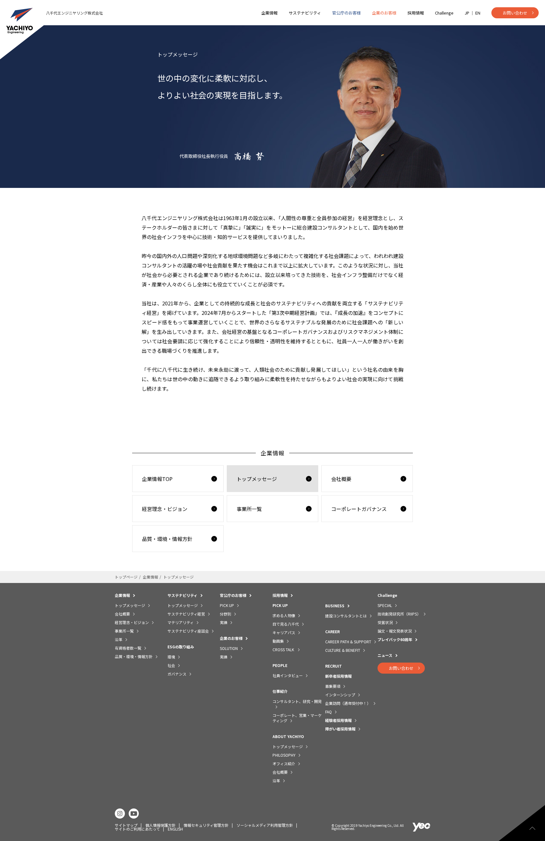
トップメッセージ (257, 479)
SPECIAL (385, 605)
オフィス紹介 (283, 763)
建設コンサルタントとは (346, 615)
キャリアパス (283, 632)
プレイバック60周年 (395, 639)
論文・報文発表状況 (395, 631)
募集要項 (332, 686)
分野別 (225, 613)
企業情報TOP (157, 479)
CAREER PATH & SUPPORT (348, 641)
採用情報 (415, 13)
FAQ (328, 711)
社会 (171, 665)
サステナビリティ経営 (186, 613)
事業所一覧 (249, 509)
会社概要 (341, 479)
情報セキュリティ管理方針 (206, 825)
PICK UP (227, 605)
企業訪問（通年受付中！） (348, 703)
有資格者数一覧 (128, 648)
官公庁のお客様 (346, 13)
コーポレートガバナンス (359, 509)
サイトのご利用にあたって (137, 829)
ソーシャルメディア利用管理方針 (265, 825)
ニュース (385, 655)
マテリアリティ (180, 622)
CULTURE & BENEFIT (342, 650)
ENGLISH (175, 829)
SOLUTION (229, 648)
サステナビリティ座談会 (188, 631)
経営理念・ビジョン (164, 509)
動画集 (278, 641)
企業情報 (269, 13)
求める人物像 (283, 615)
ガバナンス (176, 673)
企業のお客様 (384, 13)
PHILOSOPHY (284, 755)
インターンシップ (340, 694)
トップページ (126, 577)
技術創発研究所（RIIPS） (399, 613)
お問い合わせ (515, 13)
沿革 (118, 639)
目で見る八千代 (285, 624)
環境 (171, 656)
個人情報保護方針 (160, 825)
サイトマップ (126, 825)
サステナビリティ (305, 13)
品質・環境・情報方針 (167, 539)
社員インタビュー (287, 675)
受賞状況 (385, 622)
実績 (223, 622)
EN (477, 13)
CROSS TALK (283, 649)
